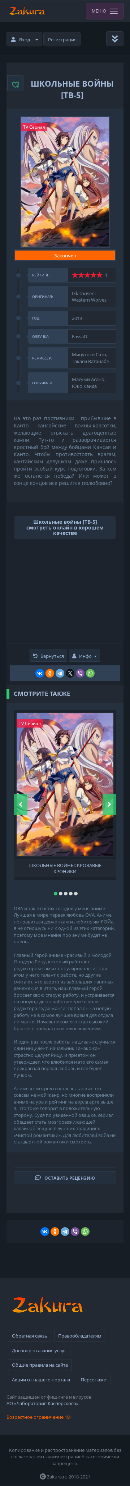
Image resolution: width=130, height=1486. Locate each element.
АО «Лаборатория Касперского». (42, 1403)
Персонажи (94, 1379)
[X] (70, 673)
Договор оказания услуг (39, 1350)
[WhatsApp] (90, 673)
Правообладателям (79, 1336)
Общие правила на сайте (40, 1365)
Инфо (85, 656)
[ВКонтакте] (39, 673)
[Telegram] (60, 673)
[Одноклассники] (50, 673)
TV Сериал (34, 127)
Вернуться (52, 656)
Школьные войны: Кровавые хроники (65, 867)
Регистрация (62, 39)
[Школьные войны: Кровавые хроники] (65, 784)
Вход (24, 39)
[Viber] (80, 673)
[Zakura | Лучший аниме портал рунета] (26, 11)
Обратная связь (29, 1336)
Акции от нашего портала (41, 1379)
